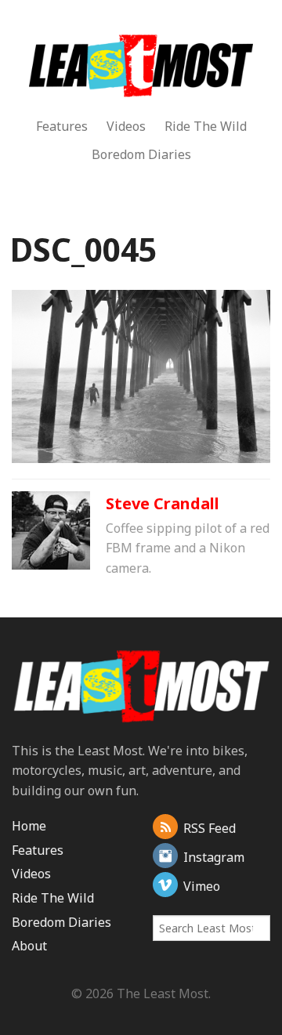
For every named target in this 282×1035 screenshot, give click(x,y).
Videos (126, 126)
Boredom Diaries (141, 154)
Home (29, 825)
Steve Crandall (162, 503)
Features (62, 126)
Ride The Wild (205, 126)
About (29, 945)
